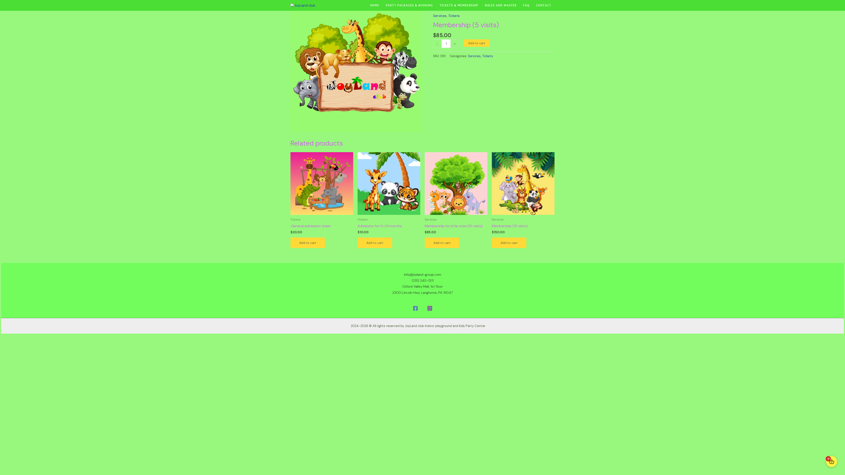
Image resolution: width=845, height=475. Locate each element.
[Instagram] (430, 308)
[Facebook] (415, 308)
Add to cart (476, 43)
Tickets (454, 15)
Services (439, 15)
